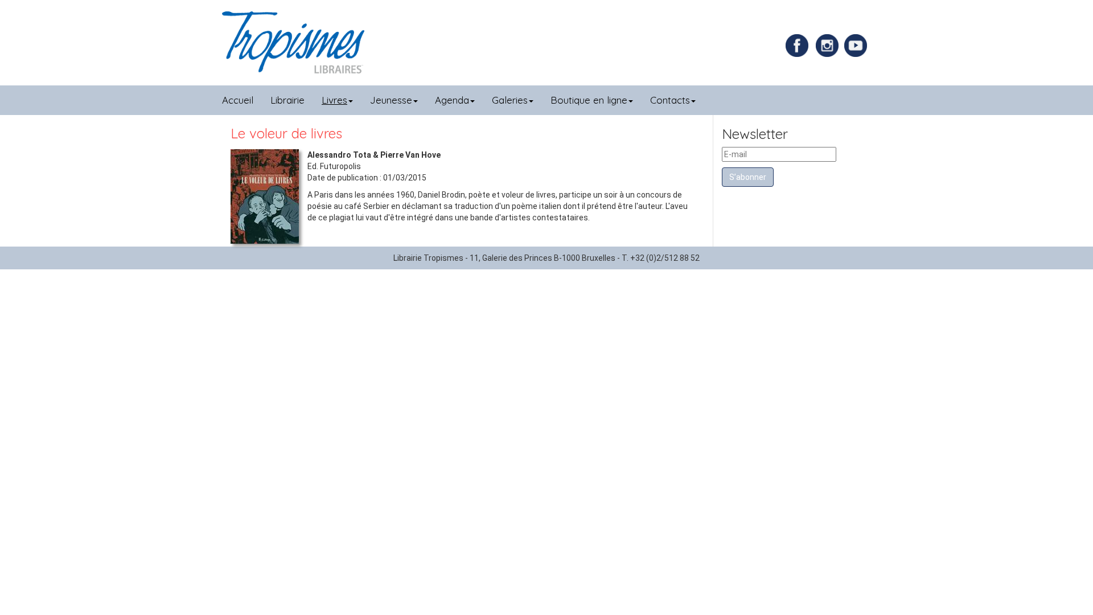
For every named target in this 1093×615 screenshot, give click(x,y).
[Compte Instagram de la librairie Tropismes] (828, 45)
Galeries (510, 100)
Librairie (287, 100)
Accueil (237, 100)
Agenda (452, 100)
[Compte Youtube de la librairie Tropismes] (857, 45)
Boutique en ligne (588, 100)
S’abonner (747, 177)
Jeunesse (391, 100)
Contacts (670, 100)
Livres (334, 100)
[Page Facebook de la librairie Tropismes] (800, 45)
